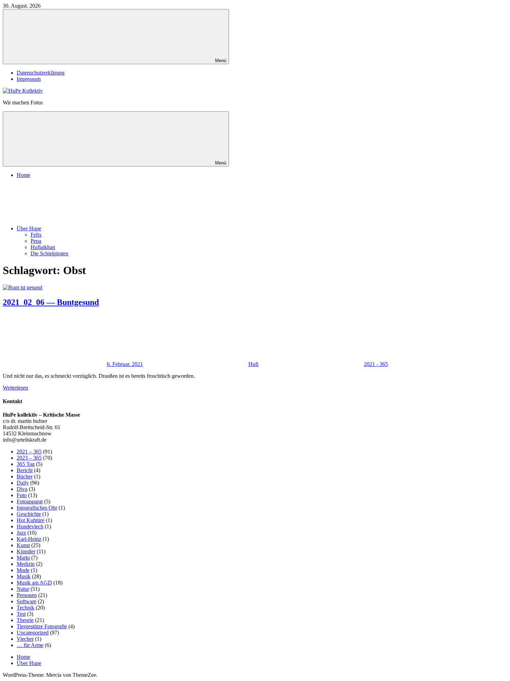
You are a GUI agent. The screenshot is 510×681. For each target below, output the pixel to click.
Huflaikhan (43, 247)
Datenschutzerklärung (41, 73)
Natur (23, 589)
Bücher (25, 476)
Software (26, 601)
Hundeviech (30, 526)
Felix (36, 235)
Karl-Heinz (29, 539)
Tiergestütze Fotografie (42, 626)
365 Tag (26, 464)
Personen (27, 595)
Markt (23, 558)
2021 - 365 (376, 364)
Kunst (23, 545)
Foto (22, 495)
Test (21, 614)
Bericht (25, 470)
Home (23, 175)
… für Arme (30, 645)
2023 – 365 (29, 458)
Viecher (25, 639)
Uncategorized (33, 633)
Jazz (21, 533)
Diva (22, 489)
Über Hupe (29, 228)
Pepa (36, 241)
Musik (24, 576)
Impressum (29, 79)
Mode (23, 570)
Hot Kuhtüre (30, 520)
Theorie (25, 620)
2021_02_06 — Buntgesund (51, 302)
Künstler (26, 551)
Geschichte (29, 514)
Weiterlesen (15, 388)
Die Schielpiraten (49, 253)
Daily (23, 483)
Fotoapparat (30, 501)
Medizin (26, 564)
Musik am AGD (34, 583)
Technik (25, 608)
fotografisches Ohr (37, 508)
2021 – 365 (29, 451)
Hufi (253, 364)
